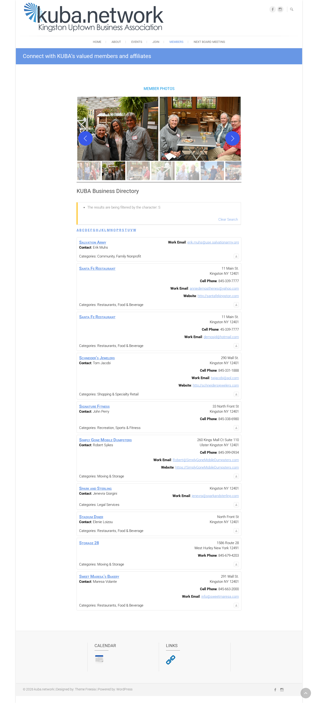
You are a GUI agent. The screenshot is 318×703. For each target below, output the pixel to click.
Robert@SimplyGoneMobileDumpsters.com (206, 460)
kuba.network (44, 689)
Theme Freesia (85, 689)
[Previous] (85, 138)
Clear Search (228, 219)
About (116, 42)
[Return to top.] (236, 256)
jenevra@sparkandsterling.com (215, 496)
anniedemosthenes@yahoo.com (214, 288)
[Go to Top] (306, 693)
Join (155, 42)
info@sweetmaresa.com (220, 596)
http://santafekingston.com (218, 296)
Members (176, 42)
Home (97, 42)
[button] (118, 129)
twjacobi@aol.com (225, 378)
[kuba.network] (95, 17)
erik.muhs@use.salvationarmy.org (213, 242)
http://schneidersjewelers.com (216, 385)
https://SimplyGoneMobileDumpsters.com (207, 467)
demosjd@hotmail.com (221, 337)
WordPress (124, 689)
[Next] (232, 138)
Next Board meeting (209, 42)
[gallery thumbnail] (89, 170)
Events (136, 42)
